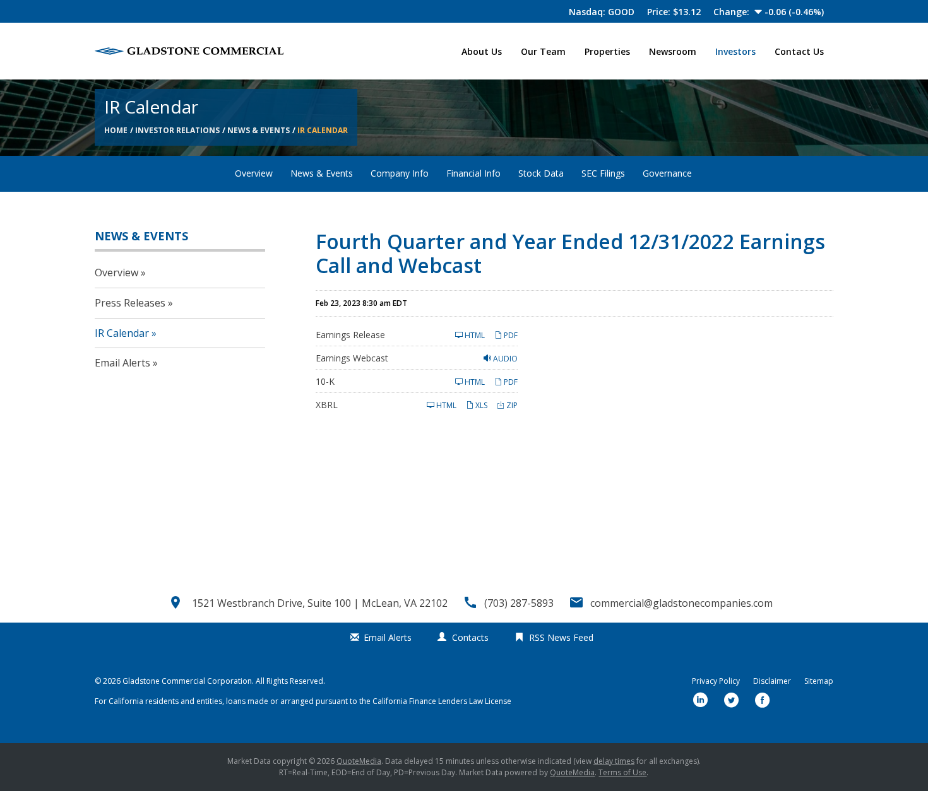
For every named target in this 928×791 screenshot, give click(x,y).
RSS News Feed (561, 637)
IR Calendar (322, 130)
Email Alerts (122, 363)
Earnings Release (350, 335)
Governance (667, 173)
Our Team (543, 51)
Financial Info (473, 173)
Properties (607, 51)
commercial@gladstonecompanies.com (681, 603)
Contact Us (799, 51)
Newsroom (672, 51)
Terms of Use (622, 772)
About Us (481, 51)
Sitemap (818, 681)
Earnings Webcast (352, 358)
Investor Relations (177, 130)
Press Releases (130, 303)
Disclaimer (772, 681)
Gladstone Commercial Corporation (187, 681)
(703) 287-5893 (519, 603)
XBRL (327, 405)
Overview (254, 173)
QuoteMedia (358, 761)
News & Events (258, 130)
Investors (735, 51)
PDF (510, 335)
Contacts (470, 637)
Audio (504, 358)
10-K (325, 381)
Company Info (400, 173)
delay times (613, 761)
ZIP (511, 405)
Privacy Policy (716, 681)
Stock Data (541, 173)
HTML (474, 335)
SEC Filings (603, 173)
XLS (480, 405)
